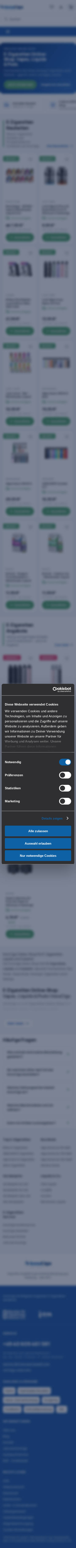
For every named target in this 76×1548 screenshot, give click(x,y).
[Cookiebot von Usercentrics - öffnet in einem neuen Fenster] (53, 689)
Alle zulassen (38, 831)
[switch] (65, 775)
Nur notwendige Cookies (38, 855)
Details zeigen (52, 818)
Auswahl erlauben (38, 843)
